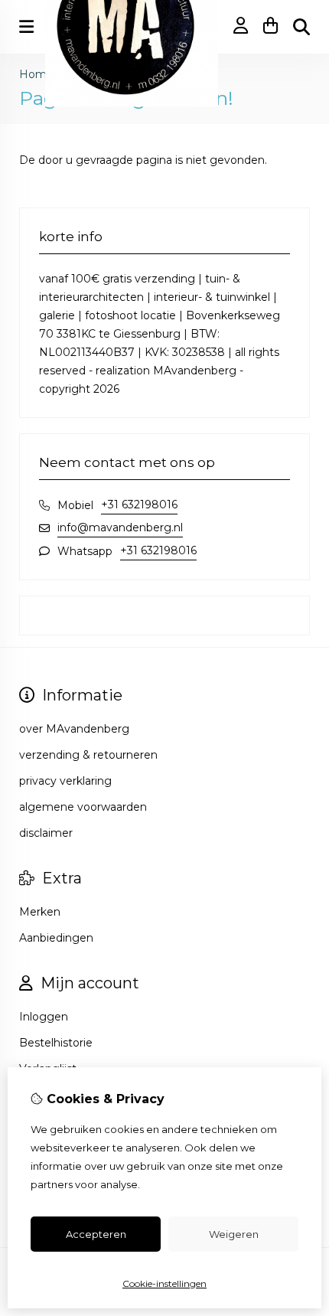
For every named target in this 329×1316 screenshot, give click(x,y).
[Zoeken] (301, 26)
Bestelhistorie (56, 1043)
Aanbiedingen (56, 938)
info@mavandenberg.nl (120, 527)
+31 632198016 (139, 504)
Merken (39, 912)
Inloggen (43, 1017)
